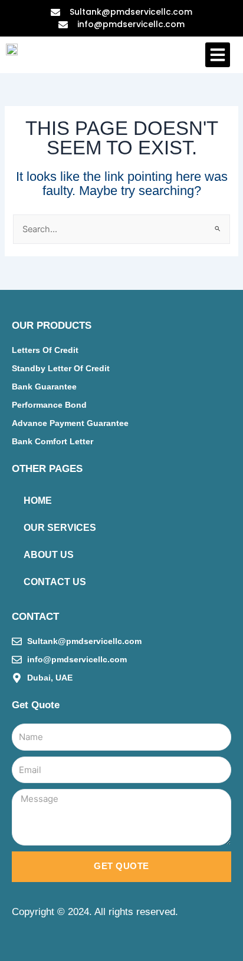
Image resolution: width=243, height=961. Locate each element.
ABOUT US (49, 555)
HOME (38, 501)
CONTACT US (55, 582)
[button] (217, 54)
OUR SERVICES (60, 528)
